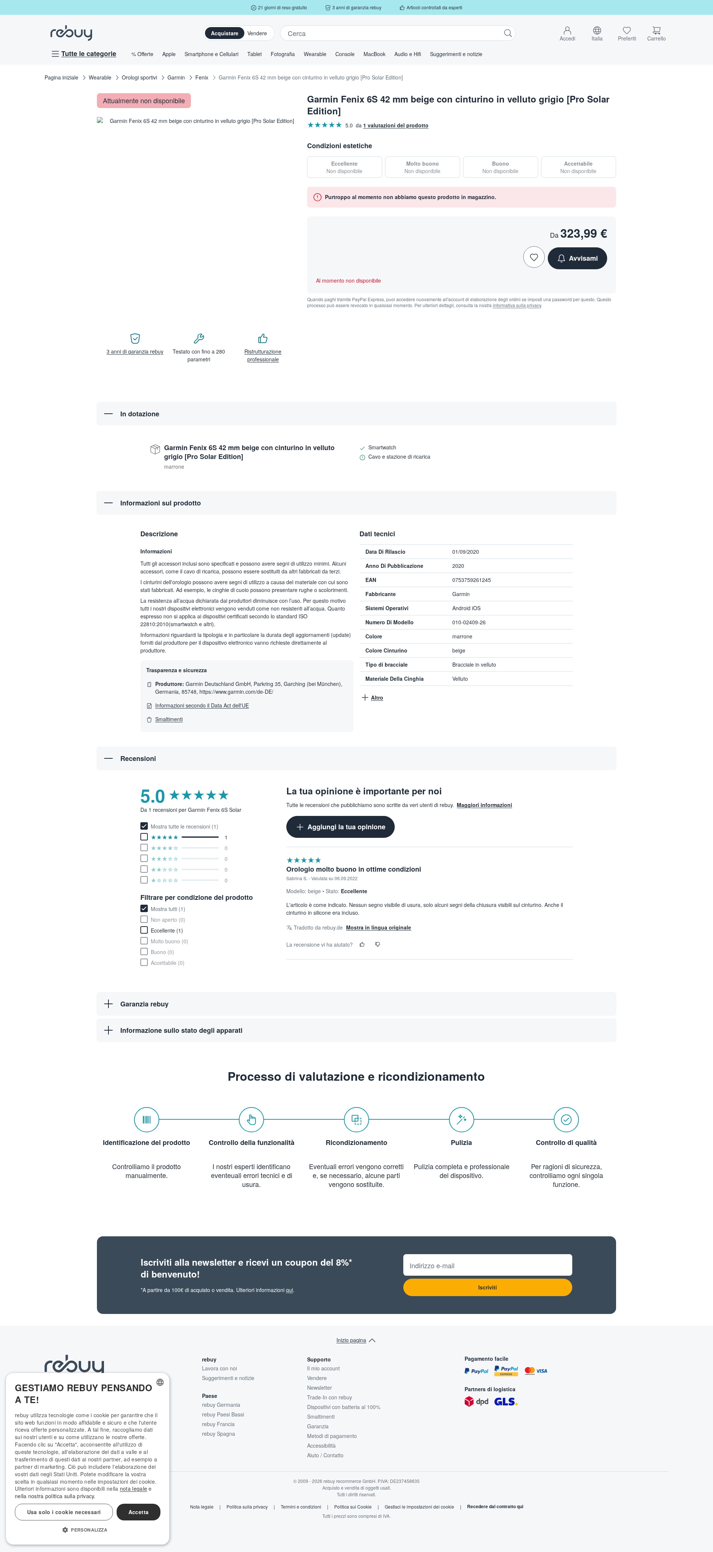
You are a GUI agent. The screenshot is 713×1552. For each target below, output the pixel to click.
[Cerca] (508, 33)
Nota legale (202, 1507)
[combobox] (160, 1382)
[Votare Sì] (362, 944)
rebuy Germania (221, 1404)
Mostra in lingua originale (378, 927)
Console (345, 54)
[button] (567, 32)
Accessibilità (321, 1445)
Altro (377, 697)
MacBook (374, 54)
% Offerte (142, 54)
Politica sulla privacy (247, 1507)
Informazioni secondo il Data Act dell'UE (202, 705)
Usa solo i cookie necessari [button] (64, 1512)
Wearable (315, 54)
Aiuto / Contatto (325, 1455)
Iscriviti (487, 1287)
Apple (169, 54)
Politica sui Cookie (353, 1507)
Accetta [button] (138, 1512)
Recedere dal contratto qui (495, 1507)
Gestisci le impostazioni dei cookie (419, 1507)
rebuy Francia (218, 1424)
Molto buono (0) (169, 941)
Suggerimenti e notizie (456, 54)
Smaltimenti (169, 719)
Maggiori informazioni (484, 804)
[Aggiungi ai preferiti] (534, 257)
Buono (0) (162, 952)
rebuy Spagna (218, 1433)
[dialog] (87, 1459)
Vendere (257, 33)
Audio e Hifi (407, 54)
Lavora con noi (219, 1368)
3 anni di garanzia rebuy (135, 351)
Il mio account (323, 1368)
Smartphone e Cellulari (211, 54)
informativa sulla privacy (517, 305)
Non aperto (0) (168, 919)
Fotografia (283, 54)
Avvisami (583, 258)
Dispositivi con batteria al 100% (343, 1407)
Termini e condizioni (301, 1507)
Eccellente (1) (167, 930)
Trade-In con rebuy (329, 1397)
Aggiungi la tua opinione (346, 827)
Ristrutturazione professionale (262, 355)
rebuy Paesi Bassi (223, 1414)
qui (289, 1290)
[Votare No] (377, 944)
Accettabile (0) (168, 962)
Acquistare (224, 33)
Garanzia (318, 1426)
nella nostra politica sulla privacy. (55, 1496)
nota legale (133, 1488)
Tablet (254, 54)
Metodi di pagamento (332, 1435)
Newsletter (319, 1387)
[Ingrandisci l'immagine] (284, 304)
